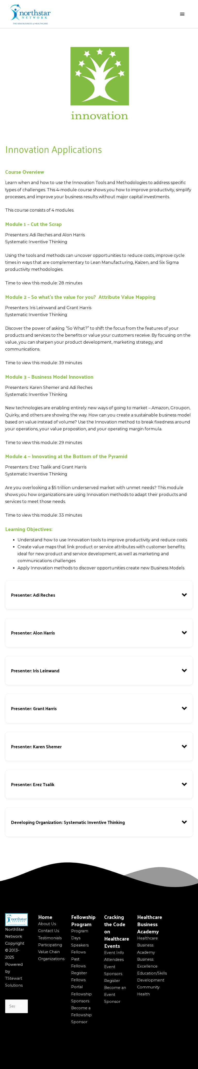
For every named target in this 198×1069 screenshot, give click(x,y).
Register (79, 973)
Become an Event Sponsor (115, 994)
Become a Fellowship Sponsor (81, 1015)
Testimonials (50, 938)
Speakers (80, 945)
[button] (99, 594)
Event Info (114, 952)
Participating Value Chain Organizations (51, 952)
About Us (47, 924)
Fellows (78, 952)
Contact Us (48, 930)
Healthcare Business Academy (147, 945)
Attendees (114, 959)
